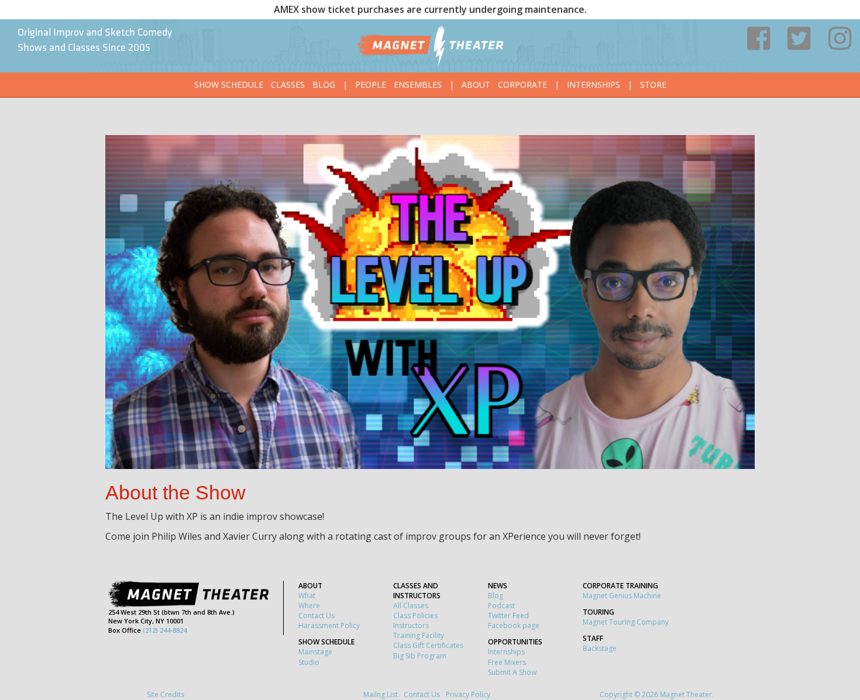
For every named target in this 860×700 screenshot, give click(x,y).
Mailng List (380, 694)
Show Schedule (228, 84)
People (370, 84)
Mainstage (315, 652)
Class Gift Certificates (428, 645)
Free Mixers (507, 662)
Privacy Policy (468, 694)
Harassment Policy (329, 625)
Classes (288, 84)
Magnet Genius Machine (622, 596)
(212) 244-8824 (165, 630)
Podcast (501, 606)
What (306, 596)
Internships (593, 84)
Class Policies (415, 615)
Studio (308, 662)
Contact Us (316, 615)
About (476, 84)
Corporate (522, 84)
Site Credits (165, 694)
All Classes (410, 606)
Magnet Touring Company (626, 622)
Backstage (600, 648)
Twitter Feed (508, 615)
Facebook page (513, 625)
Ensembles (418, 84)
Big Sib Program (419, 656)
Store (653, 84)
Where (309, 606)
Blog (323, 84)
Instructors (411, 625)
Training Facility (418, 635)
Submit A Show (512, 672)
